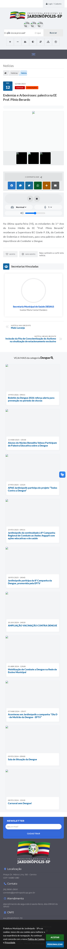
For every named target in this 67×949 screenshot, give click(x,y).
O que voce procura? (14, 33)
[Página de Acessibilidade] (56, 42)
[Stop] (37, 199)
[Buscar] (53, 32)
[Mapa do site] (48, 42)
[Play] (30, 199)
